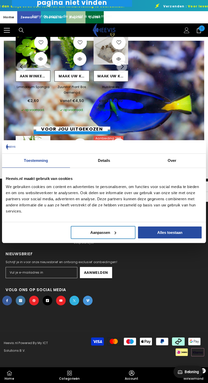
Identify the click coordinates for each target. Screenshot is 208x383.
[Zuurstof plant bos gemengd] (72, 50)
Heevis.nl (11, 343)
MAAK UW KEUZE (74, 75)
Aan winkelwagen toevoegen (35, 75)
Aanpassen (100, 232)
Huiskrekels (111, 86)
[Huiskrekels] (110, 50)
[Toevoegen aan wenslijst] (41, 42)
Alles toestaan (169, 232)
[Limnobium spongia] (33, 50)
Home (8, 17)
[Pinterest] (34, 300)
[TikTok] (47, 300)
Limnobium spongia (33, 86)
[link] (131, 375)
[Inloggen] (186, 30)
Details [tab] (104, 160)
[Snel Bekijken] (40, 59)
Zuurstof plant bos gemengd (72, 89)
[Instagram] (20, 300)
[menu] (7, 30)
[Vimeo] (88, 300)
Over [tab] (172, 160)
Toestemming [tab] (36, 160)
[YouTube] (61, 300)
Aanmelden (96, 272)
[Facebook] (7, 300)
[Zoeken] (21, 30)
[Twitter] (74, 300)
